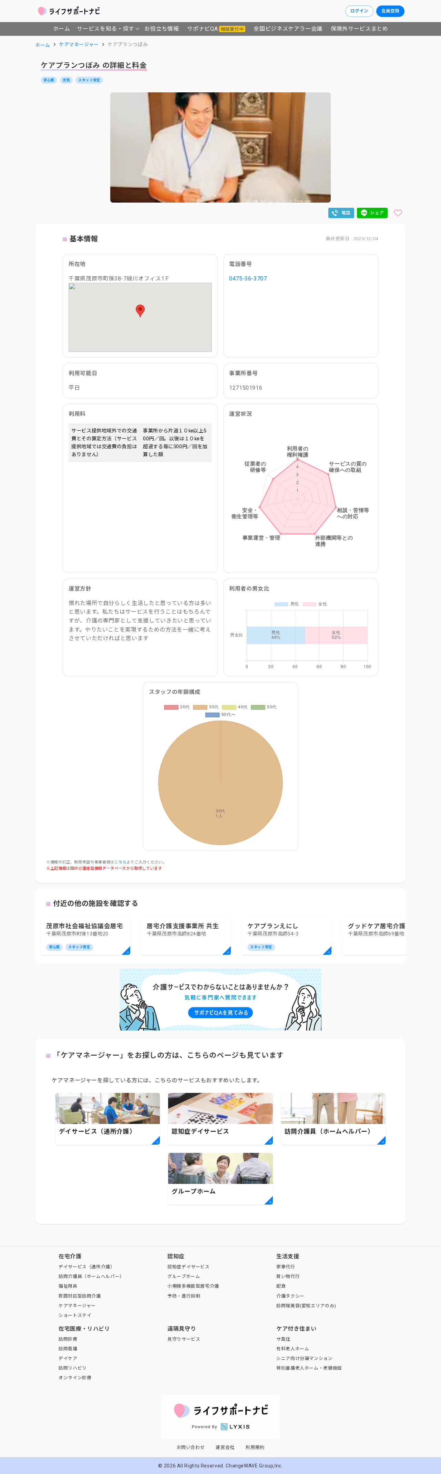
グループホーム (183, 1276)
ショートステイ (75, 1315)
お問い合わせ (191, 1447)
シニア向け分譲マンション (304, 1358)
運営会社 (225, 1447)
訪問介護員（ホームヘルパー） (91, 1276)
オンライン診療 (75, 1377)
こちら (120, 862)
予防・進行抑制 (183, 1296)
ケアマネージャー (77, 1305)
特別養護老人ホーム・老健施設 (309, 1368)
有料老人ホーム (292, 1348)
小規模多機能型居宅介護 (193, 1286)
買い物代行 (288, 1276)
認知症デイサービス (188, 1266)
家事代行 (285, 1266)
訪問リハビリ (73, 1368)
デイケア (68, 1358)
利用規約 (255, 1447)
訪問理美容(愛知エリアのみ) (306, 1305)
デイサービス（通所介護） (87, 1266)
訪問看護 (68, 1348)
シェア (377, 212)
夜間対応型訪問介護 (80, 1296)
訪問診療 (68, 1339)
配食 (281, 1286)
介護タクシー (290, 1296)
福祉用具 (68, 1286)
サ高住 (283, 1339)
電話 (346, 212)
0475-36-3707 (248, 278)
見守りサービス (183, 1339)
